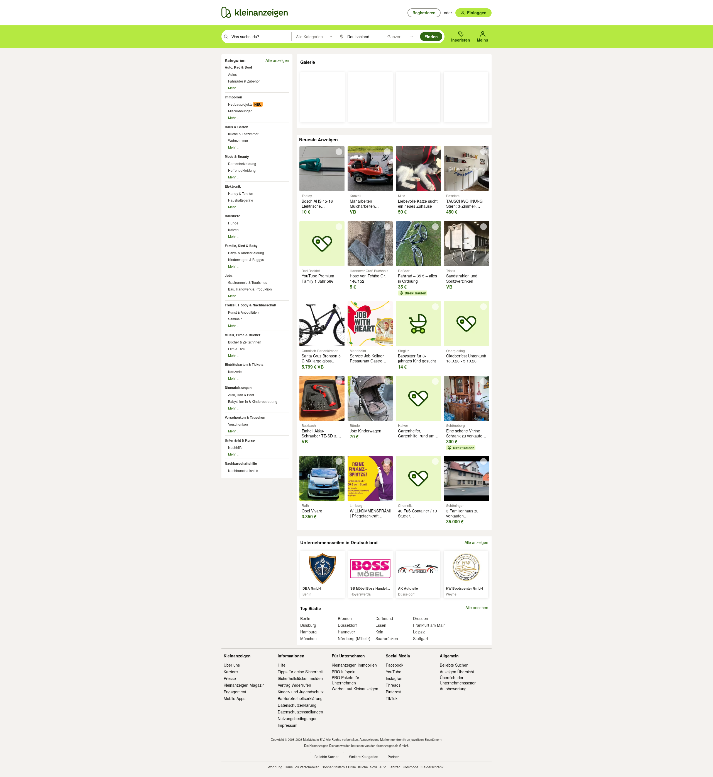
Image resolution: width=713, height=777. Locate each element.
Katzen (233, 229)
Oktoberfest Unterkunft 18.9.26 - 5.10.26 (466, 358)
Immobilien (233, 97)
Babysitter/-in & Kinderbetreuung (252, 401)
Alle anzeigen (277, 60)
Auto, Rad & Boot (238, 67)
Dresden (420, 618)
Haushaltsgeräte (240, 200)
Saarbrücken (386, 638)
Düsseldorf (347, 625)
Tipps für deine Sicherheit (300, 671)
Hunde (233, 223)
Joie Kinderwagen (365, 431)
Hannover (346, 632)
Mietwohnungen (240, 110)
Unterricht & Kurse (240, 440)
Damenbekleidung (242, 163)
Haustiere (232, 215)
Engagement (235, 691)
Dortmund (384, 618)
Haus (289, 766)
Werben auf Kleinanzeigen (355, 688)
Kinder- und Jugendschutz (301, 691)
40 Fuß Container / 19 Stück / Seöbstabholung (417, 516)
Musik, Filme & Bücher (242, 334)
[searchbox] (260, 36)
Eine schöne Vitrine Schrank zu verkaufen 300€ (465, 436)
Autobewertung (453, 688)
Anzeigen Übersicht (457, 671)
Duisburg (308, 625)
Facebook (394, 665)
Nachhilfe (235, 447)
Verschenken (238, 424)
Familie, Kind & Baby (241, 245)
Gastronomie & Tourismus (247, 282)
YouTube (393, 671)
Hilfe (281, 665)
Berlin (305, 618)
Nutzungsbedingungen (298, 718)
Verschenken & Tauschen (245, 417)
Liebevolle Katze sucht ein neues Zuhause (418, 203)
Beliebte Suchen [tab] (327, 756)
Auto (382, 766)
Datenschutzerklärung (297, 705)
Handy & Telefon (240, 193)
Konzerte (235, 371)
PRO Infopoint (344, 671)
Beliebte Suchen (454, 665)
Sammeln (235, 318)
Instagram (395, 678)
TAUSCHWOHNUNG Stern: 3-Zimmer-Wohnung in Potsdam (465, 206)
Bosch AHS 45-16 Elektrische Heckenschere (317, 206)
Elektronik (233, 186)
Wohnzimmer (238, 140)
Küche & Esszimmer (243, 133)
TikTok (391, 698)
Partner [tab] (393, 756)
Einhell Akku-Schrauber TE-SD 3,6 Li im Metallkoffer (321, 436)
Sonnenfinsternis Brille (339, 766)
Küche (363, 766)
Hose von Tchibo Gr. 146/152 (368, 278)
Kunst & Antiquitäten (243, 312)
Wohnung (275, 766)
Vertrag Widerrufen (294, 685)
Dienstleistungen (238, 387)
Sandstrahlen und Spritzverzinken (461, 278)
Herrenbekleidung (242, 170)
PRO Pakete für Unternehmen (345, 680)
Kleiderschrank (432, 766)
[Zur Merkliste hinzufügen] (339, 151)
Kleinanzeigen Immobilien (354, 665)
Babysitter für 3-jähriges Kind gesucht (417, 358)
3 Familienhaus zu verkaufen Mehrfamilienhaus (462, 516)
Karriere (231, 671)
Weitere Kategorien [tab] (363, 756)
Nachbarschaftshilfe (241, 463)
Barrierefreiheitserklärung (300, 698)
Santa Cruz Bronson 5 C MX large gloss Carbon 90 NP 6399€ (321, 361)
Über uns (232, 665)
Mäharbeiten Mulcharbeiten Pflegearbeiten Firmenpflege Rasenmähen (362, 211)
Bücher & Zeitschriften (244, 342)
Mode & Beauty (237, 156)
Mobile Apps (234, 698)
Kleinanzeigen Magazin (244, 685)
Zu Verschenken (307, 766)
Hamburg (308, 632)
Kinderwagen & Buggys (246, 259)
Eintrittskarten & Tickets (244, 364)
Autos (232, 74)
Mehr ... (233, 87)
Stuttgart (420, 638)
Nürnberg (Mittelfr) (354, 638)
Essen (380, 625)
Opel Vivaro (312, 511)
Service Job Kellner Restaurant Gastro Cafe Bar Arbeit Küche (369, 361)
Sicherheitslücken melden (300, 678)
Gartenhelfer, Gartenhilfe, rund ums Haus (417, 436)
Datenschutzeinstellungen (300, 712)
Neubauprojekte (240, 104)
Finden (431, 36)
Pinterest (393, 691)
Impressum (287, 725)
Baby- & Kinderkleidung (246, 252)
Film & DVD (236, 348)
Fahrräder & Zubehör (244, 81)
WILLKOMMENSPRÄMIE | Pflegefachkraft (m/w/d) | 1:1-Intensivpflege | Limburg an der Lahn (372, 521)
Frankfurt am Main (429, 625)
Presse (230, 678)
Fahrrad (395, 766)
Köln (379, 632)
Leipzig (419, 632)
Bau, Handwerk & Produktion (250, 289)
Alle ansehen (476, 607)
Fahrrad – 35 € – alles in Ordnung (417, 278)
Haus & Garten (236, 126)
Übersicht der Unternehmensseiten (458, 680)
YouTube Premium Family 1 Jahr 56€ (318, 278)
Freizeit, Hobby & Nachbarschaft (250, 305)
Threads (393, 685)
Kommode (410, 766)
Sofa (373, 766)
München (308, 638)
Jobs (229, 275)
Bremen (345, 618)
